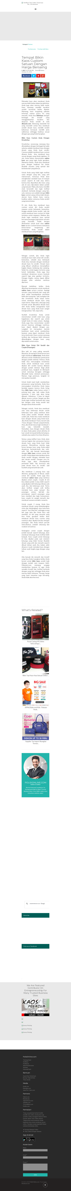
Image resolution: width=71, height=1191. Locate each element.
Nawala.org (26, 1099)
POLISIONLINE (29, 70)
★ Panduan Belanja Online (30, 1129)
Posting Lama (32, 49)
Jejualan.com (26, 1102)
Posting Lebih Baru (43, 49)
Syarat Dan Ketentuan (29, 1076)
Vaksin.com (26, 1097)
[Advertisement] (35, 26)
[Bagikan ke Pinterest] (38, 75)
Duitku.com (26, 1106)
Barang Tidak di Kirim (29, 1078)
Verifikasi (25, 1062)
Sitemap (25, 1067)
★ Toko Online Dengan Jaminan (32, 1131)
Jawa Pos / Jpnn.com (29, 1090)
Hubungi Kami (27, 1069)
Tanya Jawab (26, 1079)
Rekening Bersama (28, 1065)
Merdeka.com (27, 1088)
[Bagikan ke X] (34, 75)
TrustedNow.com (28, 1104)
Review (30, 44)
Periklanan (26, 1063)
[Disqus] (35, 826)
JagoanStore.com (28, 1100)
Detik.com (26, 1086)
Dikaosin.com (26, 565)
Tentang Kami (27, 1060)
